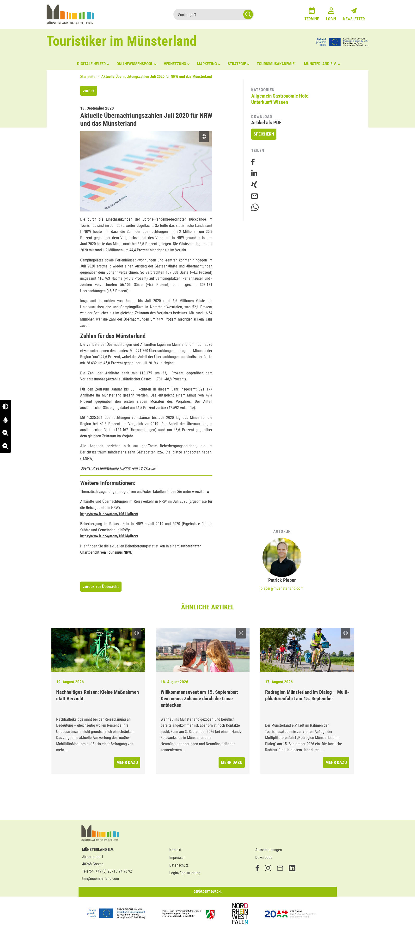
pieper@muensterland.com (282, 588)
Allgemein (261, 96)
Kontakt (175, 850)
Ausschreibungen (268, 850)
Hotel (304, 96)
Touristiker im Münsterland (122, 41)
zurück (89, 90)
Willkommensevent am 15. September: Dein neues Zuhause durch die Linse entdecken (199, 698)
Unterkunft (261, 102)
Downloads (263, 857)
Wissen (280, 102)
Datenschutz (179, 865)
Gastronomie (285, 96)
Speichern (264, 133)
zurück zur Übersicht (101, 586)
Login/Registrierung (184, 873)
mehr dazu (127, 762)
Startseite (87, 76)
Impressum (177, 857)
